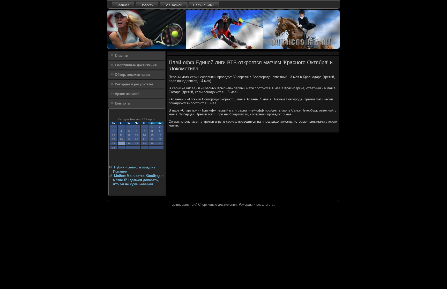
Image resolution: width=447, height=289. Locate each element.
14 (144, 135)
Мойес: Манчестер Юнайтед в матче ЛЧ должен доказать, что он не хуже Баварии (138, 180)
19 (129, 139)
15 (152, 135)
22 (152, 139)
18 (121, 139)
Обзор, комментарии (132, 75)
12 (129, 135)
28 (144, 143)
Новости (146, 5)
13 (136, 135)
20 (136, 139)
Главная (123, 5)
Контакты (123, 103)
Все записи (173, 5)
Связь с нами (203, 5)
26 (129, 143)
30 (159, 143)
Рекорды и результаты (134, 84)
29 (152, 143)
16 (159, 135)
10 (113, 135)
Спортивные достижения (136, 65)
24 (113, 143)
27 (136, 143)
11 (121, 135)
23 (159, 139)
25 (121, 143)
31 (113, 147)
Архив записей (127, 94)
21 (144, 139)
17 (113, 139)
